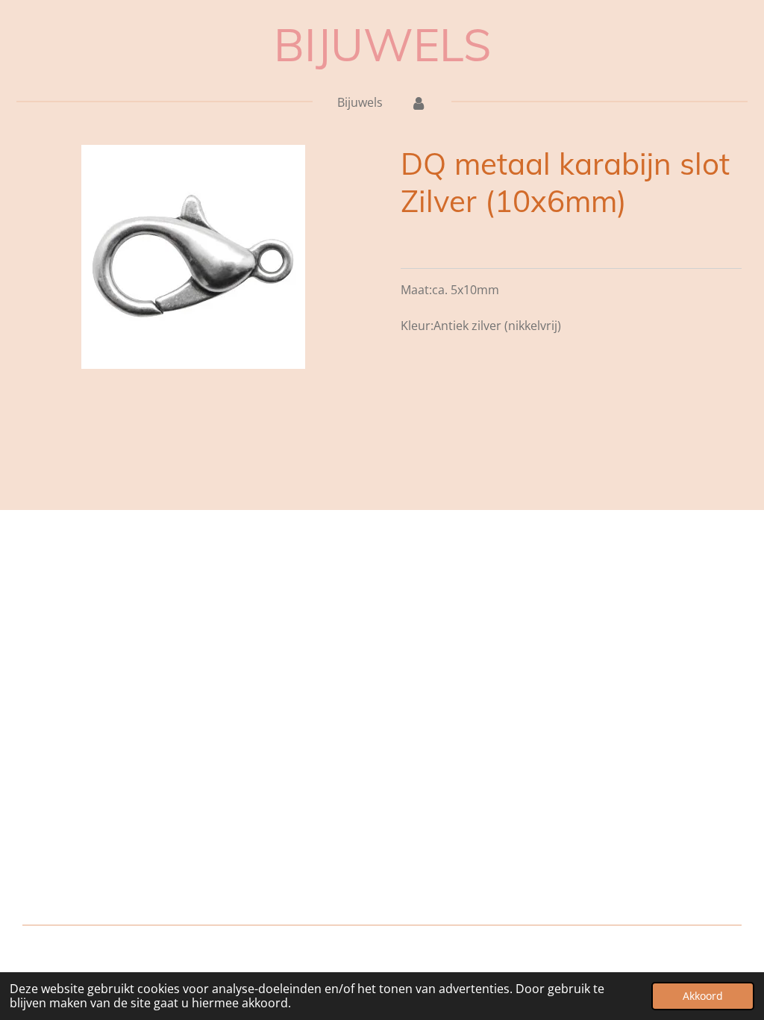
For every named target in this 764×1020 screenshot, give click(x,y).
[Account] (418, 102)
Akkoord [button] (703, 996)
